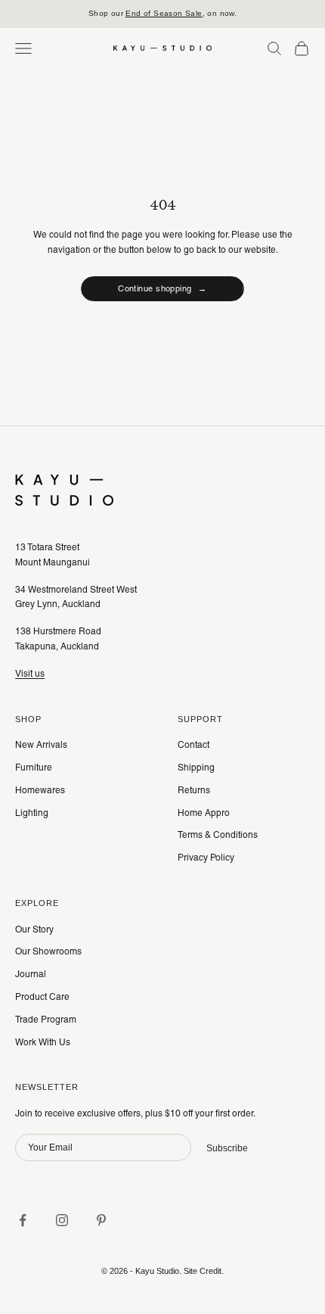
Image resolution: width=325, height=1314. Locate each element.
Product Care (42, 997)
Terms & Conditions (218, 835)
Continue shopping (162, 288)
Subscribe (227, 1148)
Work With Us (42, 1042)
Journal (30, 974)
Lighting (31, 813)
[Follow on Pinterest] (101, 1220)
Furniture (33, 767)
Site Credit (202, 1270)
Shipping (196, 767)
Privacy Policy (206, 857)
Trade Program (45, 1019)
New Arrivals (41, 745)
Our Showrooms (48, 951)
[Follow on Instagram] (62, 1220)
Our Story (34, 929)
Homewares (40, 790)
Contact (193, 745)
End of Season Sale (163, 13)
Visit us (30, 673)
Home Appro (204, 813)
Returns (194, 790)
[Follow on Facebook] (22, 1220)
